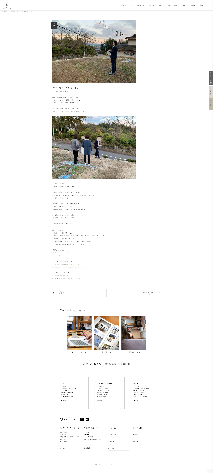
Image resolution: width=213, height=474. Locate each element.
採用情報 (111, 448)
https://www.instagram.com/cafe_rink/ (70, 278)
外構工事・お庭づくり (91, 428)
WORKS (86, 434)
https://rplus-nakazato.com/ (63, 252)
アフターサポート (65, 441)
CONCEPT (87, 432)
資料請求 (135, 434)
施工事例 (87, 448)
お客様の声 (63, 448)
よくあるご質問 (88, 436)
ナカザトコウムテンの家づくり (69, 428)
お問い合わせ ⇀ (134, 352)
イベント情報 (112, 434)
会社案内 (111, 441)
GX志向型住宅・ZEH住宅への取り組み (70, 436)
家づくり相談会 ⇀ (79, 352)
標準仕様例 (63, 434)
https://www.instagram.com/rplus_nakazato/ (72, 255)
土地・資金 (63, 439)
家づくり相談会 (137, 428)
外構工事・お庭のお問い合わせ (92, 439)
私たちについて (64, 432)
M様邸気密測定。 (149, 292)
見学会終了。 (62, 292)
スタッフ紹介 (112, 428)
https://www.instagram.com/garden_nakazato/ (73, 267)
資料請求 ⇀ (106, 352)
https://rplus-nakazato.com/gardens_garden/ (68, 264)
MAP (64, 400)
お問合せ (135, 441)
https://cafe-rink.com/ (62, 275)
